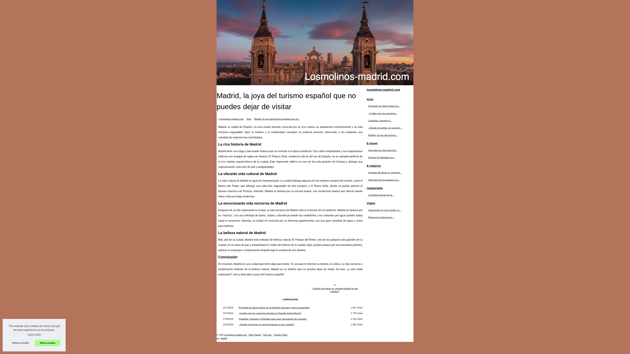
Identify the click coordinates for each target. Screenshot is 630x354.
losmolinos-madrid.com (232, 119)
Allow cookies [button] (47, 343)
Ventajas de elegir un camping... (385, 172)
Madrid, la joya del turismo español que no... (277, 119)
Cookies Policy (280, 335)
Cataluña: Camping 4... (380, 120)
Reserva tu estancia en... (381, 217)
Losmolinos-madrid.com (235, 335)
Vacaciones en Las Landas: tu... (384, 210)
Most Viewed (255, 335)
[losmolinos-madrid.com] (315, 42)
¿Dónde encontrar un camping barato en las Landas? (335, 290)
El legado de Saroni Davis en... (384, 106)
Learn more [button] (34, 334)
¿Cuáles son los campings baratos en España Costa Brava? (270, 313)
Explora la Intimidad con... (381, 157)
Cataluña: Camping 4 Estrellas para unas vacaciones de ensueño (273, 319)
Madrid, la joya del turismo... (383, 135)
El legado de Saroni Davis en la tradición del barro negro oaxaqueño (274, 307)
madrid (224, 338)
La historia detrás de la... (381, 195)
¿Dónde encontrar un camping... (385, 128)
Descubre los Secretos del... (383, 150)
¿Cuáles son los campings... (383, 113)
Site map (267, 335)
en (218, 338)
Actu (249, 119)
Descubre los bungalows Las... (384, 180)
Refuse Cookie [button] (20, 343)
